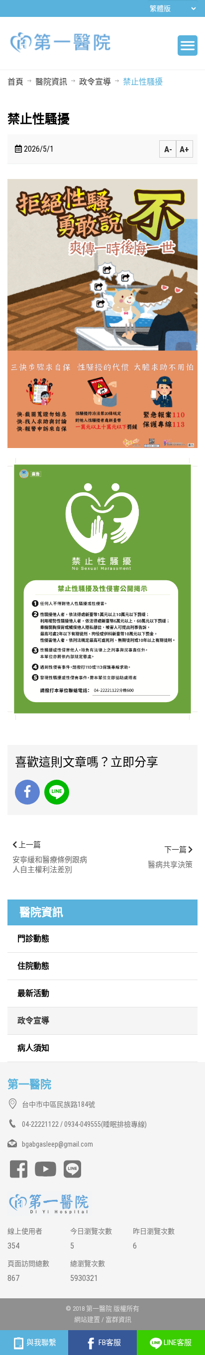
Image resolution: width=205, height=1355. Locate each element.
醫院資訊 (51, 82)
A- (168, 149)
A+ (184, 149)
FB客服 (109, 1342)
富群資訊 (118, 1319)
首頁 (15, 82)
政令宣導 (95, 82)
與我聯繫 (40, 1342)
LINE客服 (177, 1342)
